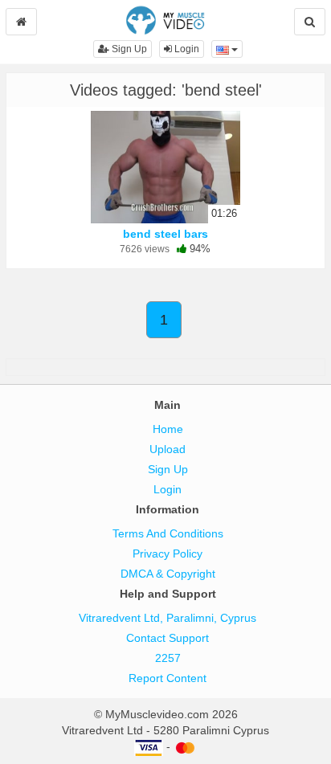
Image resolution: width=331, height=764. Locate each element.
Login (185, 49)
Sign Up (128, 49)
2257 (168, 658)
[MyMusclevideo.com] (165, 19)
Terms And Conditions (167, 533)
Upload (167, 449)
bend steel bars (165, 233)
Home (168, 429)
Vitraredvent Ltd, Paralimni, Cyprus (167, 617)
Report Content (167, 678)
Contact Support (167, 637)
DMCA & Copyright (168, 573)
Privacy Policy (167, 553)
